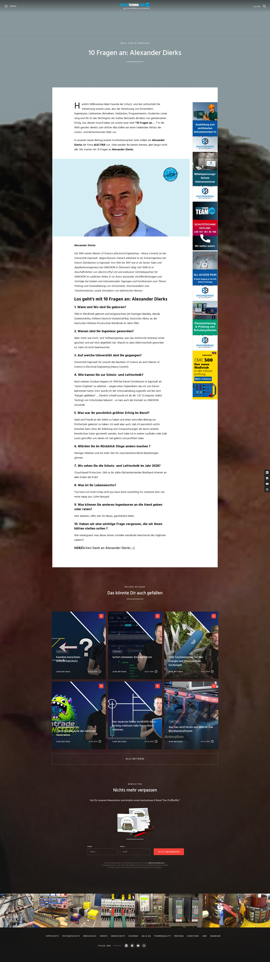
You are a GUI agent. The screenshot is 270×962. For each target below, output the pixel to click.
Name (89, 847)
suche (257, 6)
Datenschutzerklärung (155, 863)
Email (122, 847)
